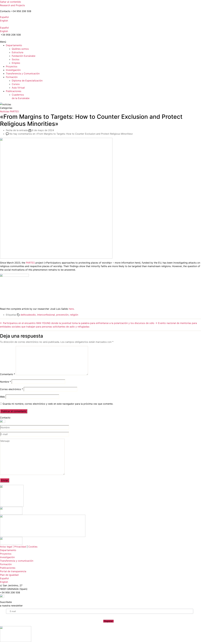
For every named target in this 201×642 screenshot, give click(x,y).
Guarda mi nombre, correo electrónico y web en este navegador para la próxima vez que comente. (58, 403)
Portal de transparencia (13, 571)
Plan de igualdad (9, 574)
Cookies (32, 546)
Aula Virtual (18, 87)
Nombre (5, 381)
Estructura (17, 52)
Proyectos (11, 66)
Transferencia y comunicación (16, 560)
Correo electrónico (11, 389)
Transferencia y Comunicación (23, 73)
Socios (15, 59)
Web (2, 396)
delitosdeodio (28, 314)
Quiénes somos (20, 48)
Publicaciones (13, 91)
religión (74, 314)
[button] (100, 42)
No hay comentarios (71, 133)
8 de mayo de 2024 (43, 130)
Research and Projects (12, 5)
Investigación (13, 69)
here (71, 308)
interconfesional (46, 314)
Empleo (16, 62)
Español (4, 17)
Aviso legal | (7, 546)
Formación (12, 77)
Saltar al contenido (10, 1)
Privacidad (20, 546)
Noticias (4, 111)
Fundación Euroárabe (23, 55)
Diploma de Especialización (27, 80)
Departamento (14, 45)
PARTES (14, 111)
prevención (62, 314)
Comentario (7, 374)
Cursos (16, 84)
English (4, 20)
